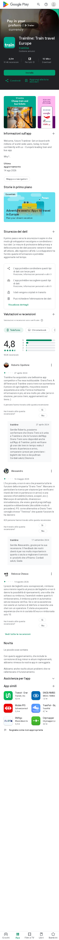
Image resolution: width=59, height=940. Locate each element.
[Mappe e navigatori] (17, 179)
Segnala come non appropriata (23, 730)
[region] (29, 60)
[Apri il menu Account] (53, 4)
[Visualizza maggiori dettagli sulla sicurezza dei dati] (18, 304)
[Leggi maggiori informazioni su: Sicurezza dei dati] (53, 231)
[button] (34, 62)
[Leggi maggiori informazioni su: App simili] (53, 686)
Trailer (29, 25)
